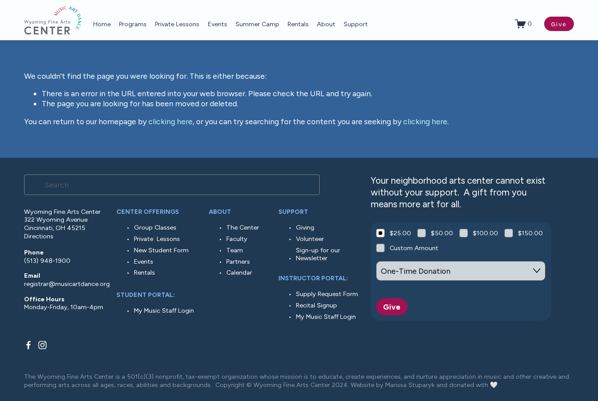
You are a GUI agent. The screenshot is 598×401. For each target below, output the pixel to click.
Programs (133, 24)
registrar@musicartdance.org (67, 284)
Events (217, 24)
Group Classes (155, 227)
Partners (238, 261)
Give (559, 24)
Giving (305, 227)
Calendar (239, 272)
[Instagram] (42, 345)
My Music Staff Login (164, 310)
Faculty (236, 239)
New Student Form (161, 250)
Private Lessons (157, 239)
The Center (242, 227)
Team (234, 250)
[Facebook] (28, 345)
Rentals (298, 24)
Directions (38, 236)
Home (102, 24)
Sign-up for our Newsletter (318, 254)
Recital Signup (316, 305)
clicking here (170, 121)
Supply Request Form (327, 294)
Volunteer (310, 239)
